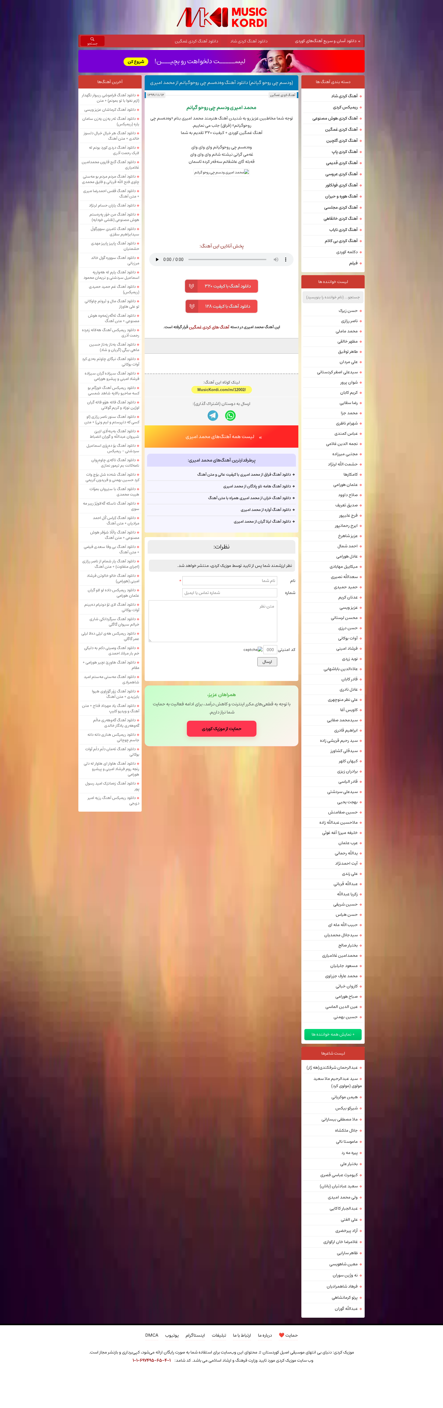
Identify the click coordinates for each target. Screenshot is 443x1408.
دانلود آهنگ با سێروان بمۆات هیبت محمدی (114, 492)
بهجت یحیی (347, 802)
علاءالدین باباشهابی (341, 669)
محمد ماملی (347, 331)
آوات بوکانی (348, 638)
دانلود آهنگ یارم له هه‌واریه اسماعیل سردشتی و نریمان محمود (111, 275)
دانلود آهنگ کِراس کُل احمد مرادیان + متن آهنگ (116, 520)
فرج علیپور (348, 515)
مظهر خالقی (348, 341)
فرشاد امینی (347, 648)
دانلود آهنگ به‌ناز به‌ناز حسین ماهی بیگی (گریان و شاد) (114, 347)
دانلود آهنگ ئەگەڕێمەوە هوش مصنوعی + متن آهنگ (113, 318)
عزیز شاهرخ (348, 535)
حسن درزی (348, 628)
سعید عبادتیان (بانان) (339, 1186)
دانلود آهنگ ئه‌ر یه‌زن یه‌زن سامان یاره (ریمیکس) (110, 121)
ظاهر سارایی (347, 1253)
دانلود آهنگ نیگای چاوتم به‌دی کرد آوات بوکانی (110, 362)
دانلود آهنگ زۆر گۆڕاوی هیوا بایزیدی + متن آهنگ (115, 694)
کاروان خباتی (347, 986)
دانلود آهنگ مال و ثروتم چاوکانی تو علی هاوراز (112, 304)
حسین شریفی (345, 904)
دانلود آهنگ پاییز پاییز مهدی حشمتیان (115, 246)
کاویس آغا (349, 709)
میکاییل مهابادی (344, 566)
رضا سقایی (349, 402)
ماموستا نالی (347, 1141)
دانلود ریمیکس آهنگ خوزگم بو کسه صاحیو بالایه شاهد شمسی (113, 390)
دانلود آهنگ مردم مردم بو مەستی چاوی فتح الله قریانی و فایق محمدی (110, 179)
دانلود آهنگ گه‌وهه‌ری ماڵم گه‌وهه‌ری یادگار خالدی (116, 723)
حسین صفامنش (343, 812)
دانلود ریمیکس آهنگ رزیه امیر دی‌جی (113, 800)
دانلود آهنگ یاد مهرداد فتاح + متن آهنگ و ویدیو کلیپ (110, 708)
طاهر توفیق (348, 351)
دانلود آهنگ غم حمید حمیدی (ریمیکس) (114, 289)
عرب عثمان (348, 843)
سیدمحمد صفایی (342, 720)
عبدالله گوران (346, 1308)
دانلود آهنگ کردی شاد (249, 41)
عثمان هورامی (345, 484)
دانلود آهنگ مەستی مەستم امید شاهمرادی (111, 679)
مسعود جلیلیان (344, 965)
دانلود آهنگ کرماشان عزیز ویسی (110, 109)
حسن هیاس (347, 914)
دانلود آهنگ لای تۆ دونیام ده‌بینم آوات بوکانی (111, 607)
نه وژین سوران (345, 1275)
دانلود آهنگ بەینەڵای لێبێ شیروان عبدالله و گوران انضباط (114, 434)
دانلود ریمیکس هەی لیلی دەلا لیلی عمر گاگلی (110, 636)
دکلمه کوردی (347, 252)
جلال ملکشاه (346, 1130)
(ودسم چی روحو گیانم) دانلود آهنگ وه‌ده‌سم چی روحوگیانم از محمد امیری (221, 82)
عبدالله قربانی (346, 883)
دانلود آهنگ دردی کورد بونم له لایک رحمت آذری (114, 150)
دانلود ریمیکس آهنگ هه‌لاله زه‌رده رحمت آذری (110, 333)
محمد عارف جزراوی (341, 976)
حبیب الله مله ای (343, 924)
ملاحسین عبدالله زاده (338, 822)
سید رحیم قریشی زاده (339, 740)
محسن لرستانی (344, 617)
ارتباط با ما (242, 1335)
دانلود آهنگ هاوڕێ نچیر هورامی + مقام (111, 665)
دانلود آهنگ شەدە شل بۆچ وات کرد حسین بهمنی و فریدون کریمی (112, 477)
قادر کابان (349, 679)
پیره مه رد (349, 1152)
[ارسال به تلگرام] (213, 415)
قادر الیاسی (348, 781)
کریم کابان (349, 392)
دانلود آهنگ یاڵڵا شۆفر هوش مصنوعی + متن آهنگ (114, 535)
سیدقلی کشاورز (344, 750)
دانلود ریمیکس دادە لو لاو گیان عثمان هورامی (113, 593)
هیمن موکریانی (344, 1097)
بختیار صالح (348, 945)
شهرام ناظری (347, 423)
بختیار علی (349, 1163)
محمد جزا (349, 413)
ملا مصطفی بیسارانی (340, 1119)
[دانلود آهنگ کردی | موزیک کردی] (222, 17)
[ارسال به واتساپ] (230, 415)
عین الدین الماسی (341, 1006)
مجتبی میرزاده (345, 454)
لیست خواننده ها (333, 281)
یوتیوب (172, 1335)
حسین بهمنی (346, 1017)
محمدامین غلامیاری (340, 955)
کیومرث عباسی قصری (339, 1175)
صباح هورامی (346, 996)
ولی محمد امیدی (343, 1197)
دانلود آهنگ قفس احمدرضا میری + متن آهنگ (111, 194)
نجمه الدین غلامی (342, 443)
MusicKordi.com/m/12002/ (221, 389)
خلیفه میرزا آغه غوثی (340, 832)
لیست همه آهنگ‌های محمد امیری (220, 436)
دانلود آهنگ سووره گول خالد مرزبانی (115, 260)
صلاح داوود (348, 495)
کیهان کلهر (348, 761)
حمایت (288, 1335)
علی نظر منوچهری (343, 699)
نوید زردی (350, 658)
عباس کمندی (346, 433)
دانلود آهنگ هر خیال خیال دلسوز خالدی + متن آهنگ (111, 136)
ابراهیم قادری (346, 730)
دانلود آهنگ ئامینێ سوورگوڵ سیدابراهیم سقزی (115, 231)
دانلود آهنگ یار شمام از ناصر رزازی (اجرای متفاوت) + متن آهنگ (110, 564)
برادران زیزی (347, 771)
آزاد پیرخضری (346, 1230)
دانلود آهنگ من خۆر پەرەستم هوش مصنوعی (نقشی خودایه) (114, 217)
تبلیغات (219, 1335)
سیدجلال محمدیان (341, 935)
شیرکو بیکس (346, 1108)
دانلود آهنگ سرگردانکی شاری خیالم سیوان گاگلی (114, 622)
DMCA (151, 1335)
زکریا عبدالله (347, 894)
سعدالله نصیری (344, 576)
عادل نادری (349, 689)
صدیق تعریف (346, 505)
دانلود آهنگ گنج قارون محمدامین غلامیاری (110, 165)
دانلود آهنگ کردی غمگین (196, 41)
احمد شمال (348, 546)
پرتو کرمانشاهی (345, 1297)
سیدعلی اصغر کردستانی (337, 372)
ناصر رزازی (349, 321)
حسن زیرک (348, 310)
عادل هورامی (347, 556)
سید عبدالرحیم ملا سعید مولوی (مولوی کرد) (337, 1082)
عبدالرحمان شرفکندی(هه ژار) (332, 1067)
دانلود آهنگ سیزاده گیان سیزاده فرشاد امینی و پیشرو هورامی (112, 376)
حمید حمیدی (346, 587)
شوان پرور (349, 382)
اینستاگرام (195, 1335)
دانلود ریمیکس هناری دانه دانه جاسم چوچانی (113, 737)
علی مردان (349, 361)
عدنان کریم (348, 597)
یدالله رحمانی (346, 853)
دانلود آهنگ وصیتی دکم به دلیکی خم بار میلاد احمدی (111, 651)
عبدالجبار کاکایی (344, 1208)
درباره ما (265, 1335)
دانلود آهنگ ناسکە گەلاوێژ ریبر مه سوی (111, 506)
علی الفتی (349, 1219)
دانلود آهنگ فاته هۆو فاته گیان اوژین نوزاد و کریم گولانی (113, 405)
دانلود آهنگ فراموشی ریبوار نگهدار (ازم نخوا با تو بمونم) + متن (110, 98)
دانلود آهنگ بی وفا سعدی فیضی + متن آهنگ (111, 549)
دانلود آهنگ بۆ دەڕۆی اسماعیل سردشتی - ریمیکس (112, 448)
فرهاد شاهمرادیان (342, 1286)
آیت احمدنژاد (346, 863)
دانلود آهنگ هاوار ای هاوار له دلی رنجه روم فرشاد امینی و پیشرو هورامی (111, 769)
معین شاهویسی (343, 1264)
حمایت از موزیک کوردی (221, 729)
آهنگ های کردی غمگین (209, 327)
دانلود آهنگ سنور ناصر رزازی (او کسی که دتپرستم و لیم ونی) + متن (111, 419)
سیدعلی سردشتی (342, 791)
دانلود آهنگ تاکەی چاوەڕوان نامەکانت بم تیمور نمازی (115, 463)
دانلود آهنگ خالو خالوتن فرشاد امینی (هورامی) (113, 578)
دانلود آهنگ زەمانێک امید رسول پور (112, 786)
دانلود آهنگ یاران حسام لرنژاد (112, 205)
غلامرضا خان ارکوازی (340, 1241)
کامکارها (351, 474)
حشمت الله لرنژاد (343, 464)
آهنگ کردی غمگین (282, 95)
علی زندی (350, 873)
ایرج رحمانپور (346, 525)
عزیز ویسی (349, 607)
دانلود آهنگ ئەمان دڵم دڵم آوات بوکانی (112, 752)
